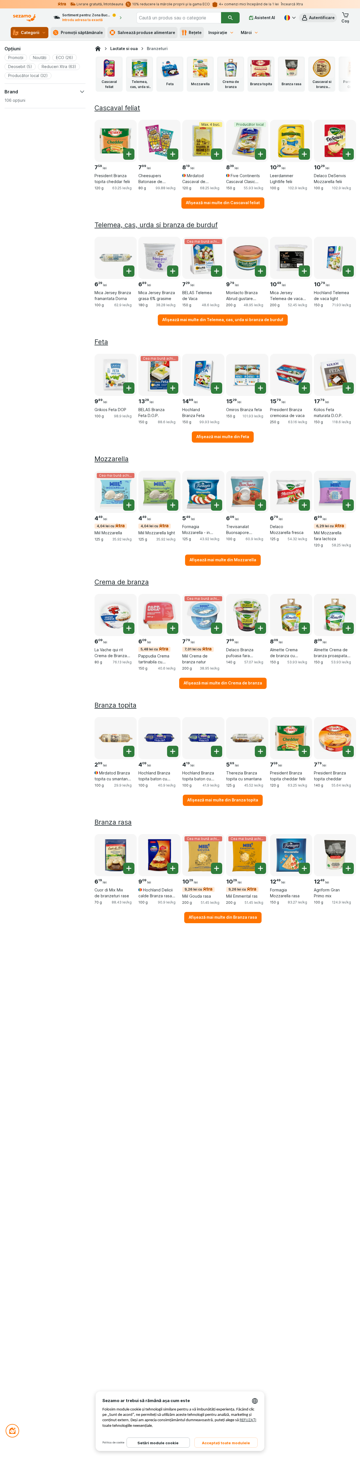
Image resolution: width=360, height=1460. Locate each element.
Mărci (246, 32)
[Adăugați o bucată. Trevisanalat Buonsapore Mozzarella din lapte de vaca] (260, 505)
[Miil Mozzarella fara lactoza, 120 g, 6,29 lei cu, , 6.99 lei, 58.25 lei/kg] (335, 492)
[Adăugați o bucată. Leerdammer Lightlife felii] (304, 154)
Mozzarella (111, 459)
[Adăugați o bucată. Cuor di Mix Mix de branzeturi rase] (128, 868)
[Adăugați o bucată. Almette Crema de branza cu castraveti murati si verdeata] (304, 628)
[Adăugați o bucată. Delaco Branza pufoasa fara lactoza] (260, 628)
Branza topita (115, 705)
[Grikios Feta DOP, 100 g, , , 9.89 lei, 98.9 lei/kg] (115, 375)
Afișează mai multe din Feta (222, 436)
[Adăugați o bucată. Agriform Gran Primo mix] (348, 868)
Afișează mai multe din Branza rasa (223, 917)
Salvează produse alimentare (146, 32)
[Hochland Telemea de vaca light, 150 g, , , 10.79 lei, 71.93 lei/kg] (335, 258)
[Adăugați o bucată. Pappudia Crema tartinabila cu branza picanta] (172, 628)
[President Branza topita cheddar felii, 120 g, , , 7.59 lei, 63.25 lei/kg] (115, 141)
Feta (101, 342)
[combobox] (178, 17)
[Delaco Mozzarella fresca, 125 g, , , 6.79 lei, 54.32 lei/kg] (291, 492)
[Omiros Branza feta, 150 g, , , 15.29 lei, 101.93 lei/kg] (247, 375)
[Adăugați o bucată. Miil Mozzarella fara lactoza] (348, 505)
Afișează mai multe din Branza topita (222, 799)
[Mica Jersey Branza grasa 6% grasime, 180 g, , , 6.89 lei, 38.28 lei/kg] (159, 258)
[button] (318, 17)
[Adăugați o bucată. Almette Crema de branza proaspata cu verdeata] (348, 628)
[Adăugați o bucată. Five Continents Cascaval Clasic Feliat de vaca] (260, 154)
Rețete (195, 32)
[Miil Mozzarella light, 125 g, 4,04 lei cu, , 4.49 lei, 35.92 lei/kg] (159, 492)
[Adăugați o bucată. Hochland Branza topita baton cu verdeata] (216, 751)
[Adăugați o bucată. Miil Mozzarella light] (172, 505)
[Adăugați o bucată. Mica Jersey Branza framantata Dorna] (128, 271)
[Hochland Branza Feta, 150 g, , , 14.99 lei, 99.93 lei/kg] (203, 375)
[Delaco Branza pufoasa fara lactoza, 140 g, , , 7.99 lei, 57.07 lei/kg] (247, 615)
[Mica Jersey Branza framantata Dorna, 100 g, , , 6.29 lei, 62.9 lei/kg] (115, 258)
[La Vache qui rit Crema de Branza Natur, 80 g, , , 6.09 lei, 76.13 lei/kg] (115, 615)
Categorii (30, 32)
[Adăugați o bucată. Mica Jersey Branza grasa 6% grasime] (172, 271)
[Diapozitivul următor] (340, 74)
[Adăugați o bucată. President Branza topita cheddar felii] (128, 154)
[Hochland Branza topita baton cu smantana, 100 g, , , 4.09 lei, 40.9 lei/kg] (159, 738)
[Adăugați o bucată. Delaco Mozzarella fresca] (304, 505)
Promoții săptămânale (82, 32)
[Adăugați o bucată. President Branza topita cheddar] (348, 751)
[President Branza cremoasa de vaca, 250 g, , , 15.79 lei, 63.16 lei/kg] (291, 375)
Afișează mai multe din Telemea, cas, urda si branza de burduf (222, 319)
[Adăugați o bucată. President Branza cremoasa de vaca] (304, 388)
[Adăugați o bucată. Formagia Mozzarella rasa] (304, 868)
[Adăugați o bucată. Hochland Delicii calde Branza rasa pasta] (172, 868)
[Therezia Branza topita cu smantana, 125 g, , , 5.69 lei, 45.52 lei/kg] (247, 738)
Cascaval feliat (117, 108)
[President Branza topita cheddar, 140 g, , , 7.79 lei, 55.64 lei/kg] (335, 738)
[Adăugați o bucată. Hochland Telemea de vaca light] (348, 271)
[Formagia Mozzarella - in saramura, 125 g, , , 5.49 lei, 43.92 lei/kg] (203, 492)
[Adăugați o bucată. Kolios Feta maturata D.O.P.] (348, 388)
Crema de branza (121, 582)
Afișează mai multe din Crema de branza (223, 683)
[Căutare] (230, 17)
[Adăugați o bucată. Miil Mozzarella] (128, 505)
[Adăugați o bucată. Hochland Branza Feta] (216, 388)
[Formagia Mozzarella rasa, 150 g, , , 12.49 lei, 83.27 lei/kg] (291, 855)
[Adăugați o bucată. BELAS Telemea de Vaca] (216, 271)
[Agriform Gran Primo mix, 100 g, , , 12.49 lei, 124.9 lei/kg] (335, 855)
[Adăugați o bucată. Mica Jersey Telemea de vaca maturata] (304, 271)
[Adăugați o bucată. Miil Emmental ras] (260, 868)
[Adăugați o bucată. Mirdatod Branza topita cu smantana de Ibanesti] (128, 751)
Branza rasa (113, 822)
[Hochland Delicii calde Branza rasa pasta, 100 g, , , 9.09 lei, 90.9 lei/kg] (159, 855)
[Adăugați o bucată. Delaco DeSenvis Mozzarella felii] (348, 154)
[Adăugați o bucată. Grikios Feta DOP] (128, 388)
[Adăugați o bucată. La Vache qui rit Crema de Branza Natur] (128, 628)
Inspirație (217, 32)
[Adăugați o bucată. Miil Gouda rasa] (216, 868)
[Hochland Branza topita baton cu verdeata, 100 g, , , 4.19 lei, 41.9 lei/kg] (203, 738)
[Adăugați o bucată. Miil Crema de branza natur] (216, 628)
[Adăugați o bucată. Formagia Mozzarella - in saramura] (216, 505)
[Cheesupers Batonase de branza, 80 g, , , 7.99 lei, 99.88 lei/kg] (159, 141)
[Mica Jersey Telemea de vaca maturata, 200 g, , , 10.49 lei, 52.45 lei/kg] (291, 258)
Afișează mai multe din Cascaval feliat (223, 202)
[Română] (289, 17)
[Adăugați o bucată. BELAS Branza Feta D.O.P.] (172, 388)
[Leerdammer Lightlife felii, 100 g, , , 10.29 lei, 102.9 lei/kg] (291, 141)
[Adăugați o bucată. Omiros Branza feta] (260, 388)
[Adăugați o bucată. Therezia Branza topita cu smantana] (260, 751)
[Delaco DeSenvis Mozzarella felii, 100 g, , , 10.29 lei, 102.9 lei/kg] (335, 141)
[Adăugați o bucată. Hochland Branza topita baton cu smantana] (172, 751)
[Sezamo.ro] (97, 48)
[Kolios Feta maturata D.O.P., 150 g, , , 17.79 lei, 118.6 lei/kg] (335, 375)
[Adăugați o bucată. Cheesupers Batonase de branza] (172, 154)
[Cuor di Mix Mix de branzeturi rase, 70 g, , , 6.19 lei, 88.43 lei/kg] (115, 855)
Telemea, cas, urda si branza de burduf (156, 225)
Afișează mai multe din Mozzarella (223, 559)
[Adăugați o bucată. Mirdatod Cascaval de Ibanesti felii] (216, 154)
